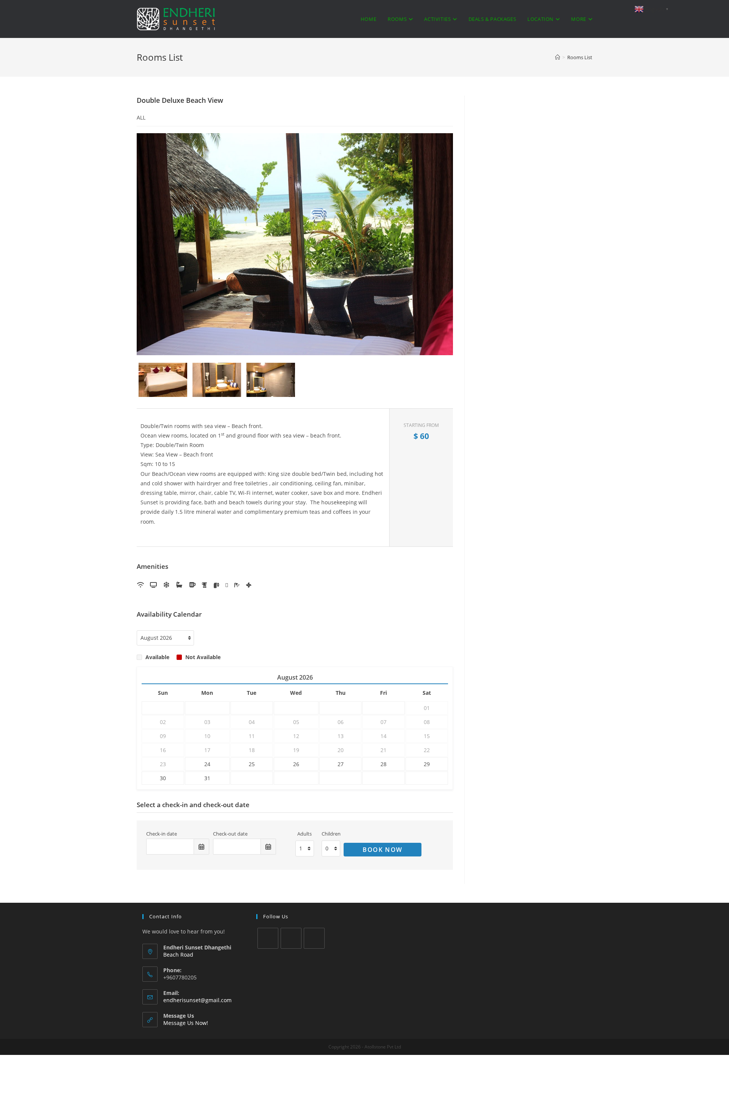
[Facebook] (291, 938)
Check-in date (161, 834)
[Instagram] (314, 938)
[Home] (557, 57)
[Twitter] (267, 938)
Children (331, 834)
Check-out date (230, 834)
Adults (304, 834)
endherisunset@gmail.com (197, 1000)
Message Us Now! (185, 1022)
